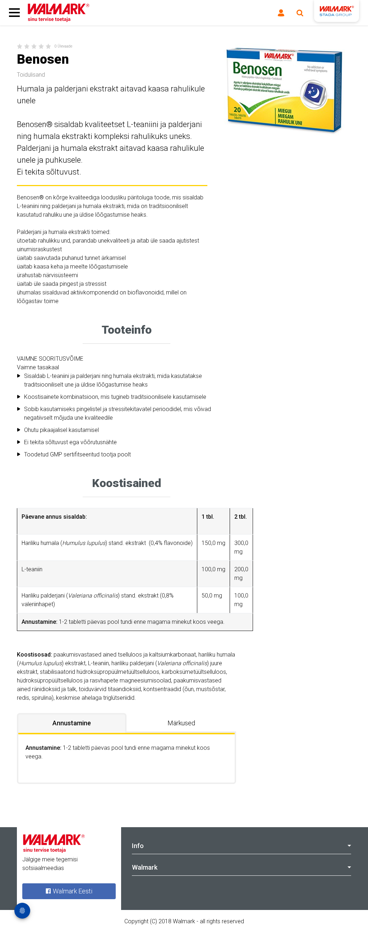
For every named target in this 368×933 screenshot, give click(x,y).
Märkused (181, 723)
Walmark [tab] (144, 867)
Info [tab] (138, 845)
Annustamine (71, 723)
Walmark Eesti (71, 891)
